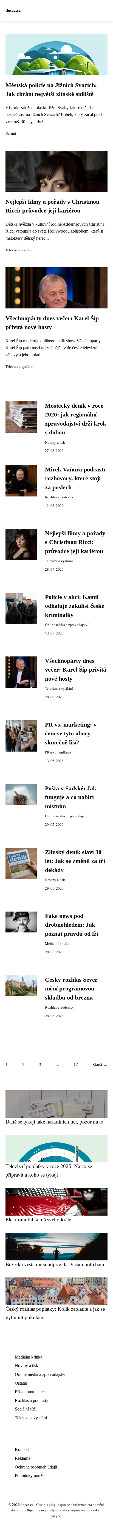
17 (76, 1064)
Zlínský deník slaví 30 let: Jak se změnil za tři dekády (75, 861)
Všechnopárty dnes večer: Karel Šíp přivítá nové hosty (75, 670)
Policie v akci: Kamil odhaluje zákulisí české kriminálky (74, 606)
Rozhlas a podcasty (59, 497)
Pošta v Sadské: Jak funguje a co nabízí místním (70, 797)
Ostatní (10, 134)
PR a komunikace (58, 752)
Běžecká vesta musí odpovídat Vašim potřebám (54, 1264)
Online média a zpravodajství (67, 625)
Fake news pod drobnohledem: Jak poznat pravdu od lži (71, 925)
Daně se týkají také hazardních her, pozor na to (54, 1122)
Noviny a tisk (55, 443)
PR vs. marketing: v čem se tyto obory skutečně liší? (71, 733)
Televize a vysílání (19, 250)
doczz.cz (13, 10)
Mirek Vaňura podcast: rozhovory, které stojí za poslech (75, 478)
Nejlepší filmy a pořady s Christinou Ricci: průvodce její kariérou (75, 542)
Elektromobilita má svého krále (38, 1219)
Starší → (100, 1064)
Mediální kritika (57, 944)
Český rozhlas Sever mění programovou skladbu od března (71, 988)
